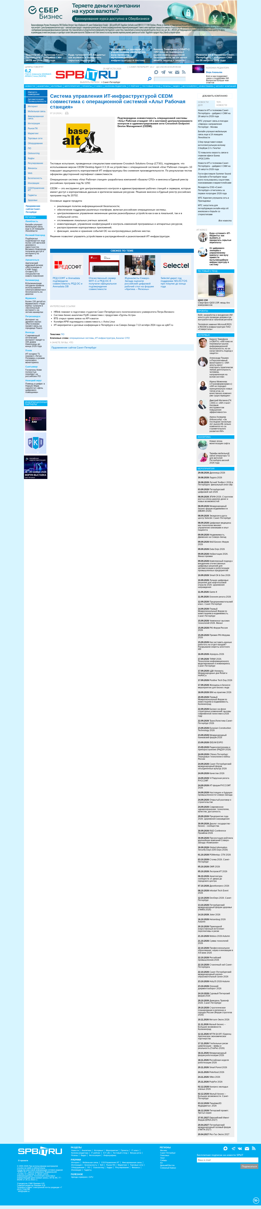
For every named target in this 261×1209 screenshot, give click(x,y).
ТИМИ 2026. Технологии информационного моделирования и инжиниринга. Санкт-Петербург (214, 662)
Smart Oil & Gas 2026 (220, 575)
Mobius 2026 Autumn (220, 936)
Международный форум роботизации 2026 (212, 1054)
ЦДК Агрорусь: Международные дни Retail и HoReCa (212, 673)
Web (30, 173)
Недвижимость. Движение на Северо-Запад (212, 536)
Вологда (29, 332)
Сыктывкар (31, 366)
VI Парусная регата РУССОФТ (213, 779)
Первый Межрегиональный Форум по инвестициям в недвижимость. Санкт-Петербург (213, 612)
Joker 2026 (215, 914)
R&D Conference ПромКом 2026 (212, 832)
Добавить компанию (214, 96)
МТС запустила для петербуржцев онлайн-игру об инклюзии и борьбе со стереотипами (213, 210)
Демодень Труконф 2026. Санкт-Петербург (213, 1001)
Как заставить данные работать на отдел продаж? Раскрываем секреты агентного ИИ (215, 646)
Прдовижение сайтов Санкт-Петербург (73, 347)
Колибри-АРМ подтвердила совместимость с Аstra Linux (84, 321)
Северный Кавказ (168, 1168)
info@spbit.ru (23, 1191)
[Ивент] (35, 419)
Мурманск (30, 298)
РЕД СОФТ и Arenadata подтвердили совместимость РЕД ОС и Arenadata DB (67, 282)
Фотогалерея (189, 86)
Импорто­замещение (34, 93)
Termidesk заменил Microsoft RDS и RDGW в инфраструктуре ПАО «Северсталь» (215, 326)
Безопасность (35, 178)
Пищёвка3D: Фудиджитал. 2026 (210, 1104)
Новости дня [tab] (203, 103)
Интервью (56, 86)
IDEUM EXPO (216, 742)
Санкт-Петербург (168, 1153)
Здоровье (32, 200)
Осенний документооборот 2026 (209, 987)
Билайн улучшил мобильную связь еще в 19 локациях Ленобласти (34, 227)
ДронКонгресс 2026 (219, 886)
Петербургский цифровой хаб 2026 (211, 490)
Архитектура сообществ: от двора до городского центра (210, 878)
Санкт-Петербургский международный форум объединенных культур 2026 (214, 766)
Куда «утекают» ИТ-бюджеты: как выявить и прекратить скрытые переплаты (87, 57)
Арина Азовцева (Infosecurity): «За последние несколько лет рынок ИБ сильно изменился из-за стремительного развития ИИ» (220, 424)
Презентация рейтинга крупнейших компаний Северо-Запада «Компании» (215, 840)
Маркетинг (33, 133)
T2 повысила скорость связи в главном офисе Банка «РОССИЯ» (213, 155)
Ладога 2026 (216, 477)
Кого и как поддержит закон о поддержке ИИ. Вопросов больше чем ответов (217, 79)
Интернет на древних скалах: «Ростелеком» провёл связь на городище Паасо (33, 323)
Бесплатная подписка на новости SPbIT (220, 1155)
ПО (29, 148)
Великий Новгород (35, 235)
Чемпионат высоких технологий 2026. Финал (214, 622)
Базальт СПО (123, 338)
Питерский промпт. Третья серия (213, 1111)
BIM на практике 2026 (220, 692)
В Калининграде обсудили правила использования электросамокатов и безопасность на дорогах (35, 288)
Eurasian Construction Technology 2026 (214, 729)
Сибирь (163, 1160)
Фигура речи (135, 1153)
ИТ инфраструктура (105, 338)
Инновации (33, 183)
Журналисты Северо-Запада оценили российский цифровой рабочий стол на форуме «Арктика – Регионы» (139, 283)
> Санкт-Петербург (110, 82)
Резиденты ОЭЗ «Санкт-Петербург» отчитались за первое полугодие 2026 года (212, 190)
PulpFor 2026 (215, 1082)
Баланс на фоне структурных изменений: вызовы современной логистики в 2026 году (214, 712)
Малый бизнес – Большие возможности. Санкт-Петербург (213, 1096)
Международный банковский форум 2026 (212, 736)
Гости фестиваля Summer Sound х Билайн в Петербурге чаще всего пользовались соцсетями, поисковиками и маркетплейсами (214, 178)
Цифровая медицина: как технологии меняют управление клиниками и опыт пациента (214, 526)
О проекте (23, 1161)
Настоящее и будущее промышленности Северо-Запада (215, 793)
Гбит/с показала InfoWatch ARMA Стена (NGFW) (38, 75)
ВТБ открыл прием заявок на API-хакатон (76, 318)
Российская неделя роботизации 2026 (213, 1061)
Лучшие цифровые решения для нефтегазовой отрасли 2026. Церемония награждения (213, 584)
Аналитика (43, 86)
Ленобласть (31, 221)
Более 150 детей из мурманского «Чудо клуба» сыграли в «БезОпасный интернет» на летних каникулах (35, 306)
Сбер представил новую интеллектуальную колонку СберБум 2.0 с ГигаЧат (211, 145)
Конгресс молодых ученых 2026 (213, 1088)
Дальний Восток (167, 1165)
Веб (101, 1165)
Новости (30, 86)
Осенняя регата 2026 (220, 597)
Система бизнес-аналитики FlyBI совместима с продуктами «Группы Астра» (95, 315)
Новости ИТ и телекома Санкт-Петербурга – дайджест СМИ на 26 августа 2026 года (215, 57)
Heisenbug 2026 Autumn (212, 920)
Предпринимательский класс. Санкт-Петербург (215, 603)
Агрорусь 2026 (217, 654)
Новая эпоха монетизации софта (220, 442)
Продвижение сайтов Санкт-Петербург (33, 209)
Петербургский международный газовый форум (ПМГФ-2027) (214, 1127)
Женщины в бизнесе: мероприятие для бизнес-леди (214, 686)
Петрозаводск (32, 316)
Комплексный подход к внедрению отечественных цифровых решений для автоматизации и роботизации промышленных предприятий (215, 566)
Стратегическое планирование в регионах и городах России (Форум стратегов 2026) (215, 1011)
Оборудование (35, 143)
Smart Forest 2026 (218, 1067)
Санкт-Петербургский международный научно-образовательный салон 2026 (214, 974)
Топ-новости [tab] (221, 103)
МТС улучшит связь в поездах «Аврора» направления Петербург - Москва (213, 124)
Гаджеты (32, 195)
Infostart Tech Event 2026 (213, 891)
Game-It (213, 592)
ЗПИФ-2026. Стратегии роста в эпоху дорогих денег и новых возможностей (215, 499)
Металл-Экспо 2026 (219, 1019)
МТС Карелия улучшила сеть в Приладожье (213, 199)
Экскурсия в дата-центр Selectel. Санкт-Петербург (214, 517)
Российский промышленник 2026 (209, 958)
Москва (163, 1150)
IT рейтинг (134, 86)
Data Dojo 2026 (217, 549)
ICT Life (106, 1153)
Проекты (87, 86)
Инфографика (206, 86)
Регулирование (35, 163)
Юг (161, 1163)
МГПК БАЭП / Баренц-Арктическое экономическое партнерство (215, 1036)
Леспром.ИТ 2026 (218, 871)
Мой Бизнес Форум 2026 (213, 543)
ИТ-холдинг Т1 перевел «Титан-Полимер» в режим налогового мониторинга (35, 358)
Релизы (167, 86)
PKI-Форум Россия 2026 (213, 629)
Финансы (32, 168)
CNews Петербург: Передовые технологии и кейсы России (214, 756)
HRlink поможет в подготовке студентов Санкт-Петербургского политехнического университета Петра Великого (114, 312)
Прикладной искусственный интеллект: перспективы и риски (211, 928)
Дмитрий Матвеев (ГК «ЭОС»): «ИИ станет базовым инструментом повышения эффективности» (220, 406)
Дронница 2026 (217, 473)
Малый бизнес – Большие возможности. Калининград (212, 1026)
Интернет (33, 106)
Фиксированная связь (36, 117)
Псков (28, 350)
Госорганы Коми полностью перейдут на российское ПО (33, 373)
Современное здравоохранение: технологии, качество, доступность (213, 809)
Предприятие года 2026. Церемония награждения (214, 817)
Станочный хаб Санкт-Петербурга (215, 965)
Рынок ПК (33, 128)
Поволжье (164, 1155)
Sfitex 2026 (214, 1077)
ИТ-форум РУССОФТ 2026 (214, 786)
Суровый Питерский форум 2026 (214, 994)
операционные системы (81, 338)
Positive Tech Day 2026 (221, 680)
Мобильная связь (36, 111)
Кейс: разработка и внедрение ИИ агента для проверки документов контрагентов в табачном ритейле (215, 317)
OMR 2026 (215, 866)
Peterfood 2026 (216, 1072)
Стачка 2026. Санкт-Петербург (214, 860)
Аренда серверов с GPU (82, 1177)
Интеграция (34, 123)
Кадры (31, 158)
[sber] (130, 18)
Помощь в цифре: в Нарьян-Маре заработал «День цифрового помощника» (35, 388)
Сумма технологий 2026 (213, 942)
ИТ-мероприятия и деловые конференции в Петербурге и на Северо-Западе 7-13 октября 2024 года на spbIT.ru (113, 325)
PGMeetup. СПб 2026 (220, 854)
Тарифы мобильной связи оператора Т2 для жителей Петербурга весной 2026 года (220, 458)
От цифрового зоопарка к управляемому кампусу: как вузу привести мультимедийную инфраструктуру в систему (128, 55)
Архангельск (32, 260)
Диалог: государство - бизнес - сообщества (214, 824)
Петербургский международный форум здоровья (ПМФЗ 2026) (215, 907)
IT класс (98, 86)
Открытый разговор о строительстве (214, 801)
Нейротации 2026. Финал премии (213, 555)
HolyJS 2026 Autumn (220, 981)
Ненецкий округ (33, 380)
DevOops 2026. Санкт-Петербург (215, 899)
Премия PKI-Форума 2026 (214, 636)
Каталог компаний (226, 86)
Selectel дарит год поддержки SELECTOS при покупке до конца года (174, 282)
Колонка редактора (217, 68)
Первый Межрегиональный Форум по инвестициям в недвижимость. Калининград (213, 701)
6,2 (28, 70)
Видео (176, 86)
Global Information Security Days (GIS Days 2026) (213, 848)
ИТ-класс (202, 230)
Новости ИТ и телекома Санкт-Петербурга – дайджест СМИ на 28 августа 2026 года (45, 57)
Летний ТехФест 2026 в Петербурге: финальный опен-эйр (215, 483)
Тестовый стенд (151, 86)
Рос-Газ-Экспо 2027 (219, 1134)
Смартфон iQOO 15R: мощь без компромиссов (214, 302)
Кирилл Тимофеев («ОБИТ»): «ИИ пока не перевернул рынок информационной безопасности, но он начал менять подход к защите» (172, 55)
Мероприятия (72, 86)
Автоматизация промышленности (37, 100)
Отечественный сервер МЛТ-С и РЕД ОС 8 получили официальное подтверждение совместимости (103, 283)
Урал (162, 1158)
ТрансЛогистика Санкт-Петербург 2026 (215, 722)
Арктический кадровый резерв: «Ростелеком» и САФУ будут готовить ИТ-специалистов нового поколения (34, 269)
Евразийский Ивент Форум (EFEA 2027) (213, 1118)
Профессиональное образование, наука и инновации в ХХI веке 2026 (215, 950)
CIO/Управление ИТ (36, 189)
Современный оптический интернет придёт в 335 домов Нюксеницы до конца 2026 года (34, 341)
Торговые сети (35, 138)
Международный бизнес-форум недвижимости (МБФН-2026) (213, 508)
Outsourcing (34, 153)
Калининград (32, 280)
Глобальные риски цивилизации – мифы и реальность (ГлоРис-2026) (213, 1045)
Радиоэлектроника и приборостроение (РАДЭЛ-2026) (214, 748)
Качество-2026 (217, 773)
